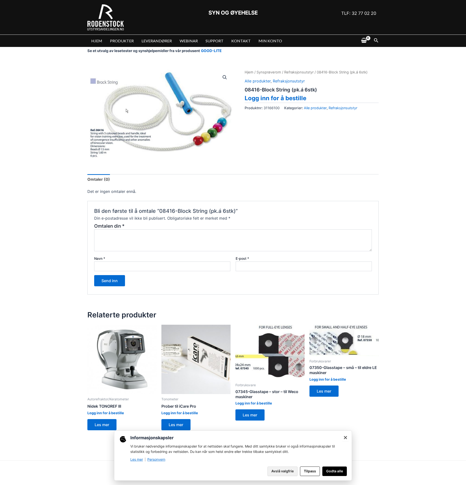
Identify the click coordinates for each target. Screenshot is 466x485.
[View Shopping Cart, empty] (364, 41)
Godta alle (334, 471)
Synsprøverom (269, 72)
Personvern (156, 459)
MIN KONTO (270, 40)
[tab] (98, 179)
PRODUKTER (122, 40)
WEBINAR (189, 40)
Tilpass (310, 471)
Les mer (102, 424)
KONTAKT (241, 40)
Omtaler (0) (98, 179)
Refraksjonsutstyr (299, 72)
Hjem (249, 72)
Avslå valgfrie (282, 471)
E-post (242, 258)
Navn (99, 258)
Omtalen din (109, 226)
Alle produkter (258, 81)
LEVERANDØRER (156, 40)
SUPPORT (215, 40)
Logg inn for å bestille (275, 98)
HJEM (96, 40)
